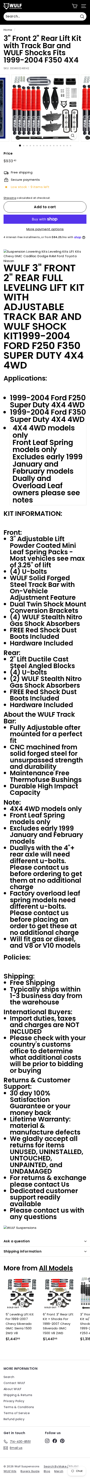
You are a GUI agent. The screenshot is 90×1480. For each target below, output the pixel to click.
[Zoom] (72, 135)
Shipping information (22, 1251)
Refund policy (14, 1419)
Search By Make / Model (61, 1466)
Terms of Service (17, 1413)
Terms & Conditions (19, 1407)
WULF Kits (10, 1471)
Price (8, 153)
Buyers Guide (30, 1471)
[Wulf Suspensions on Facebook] (55, 1441)
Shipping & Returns (18, 1395)
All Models (56, 1268)
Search (9, 1377)
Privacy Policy (14, 1401)
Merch (58, 1471)
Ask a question (17, 1241)
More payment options (45, 229)
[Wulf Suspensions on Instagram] (47, 1441)
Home (8, 30)
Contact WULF (14, 1383)
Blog (47, 1471)
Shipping (10, 198)
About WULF (13, 1389)
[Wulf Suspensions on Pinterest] (62, 1441)
